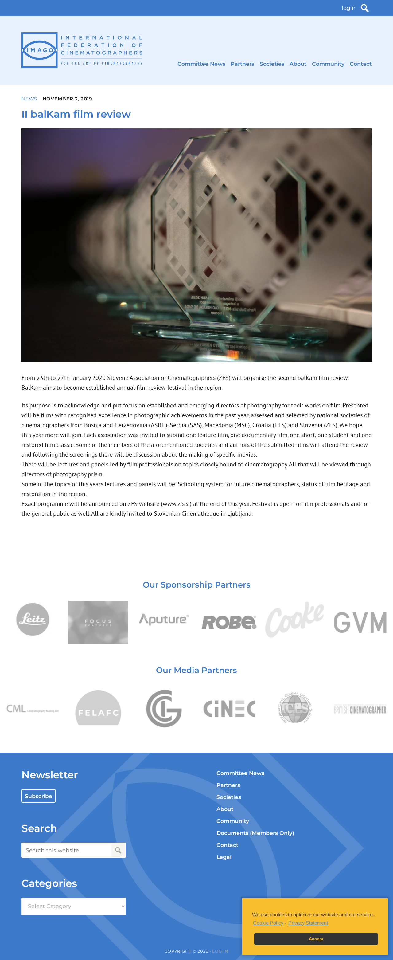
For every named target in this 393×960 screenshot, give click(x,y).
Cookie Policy (268, 923)
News (29, 99)
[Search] (365, 8)
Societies (272, 64)
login (349, 8)
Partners (242, 64)
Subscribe (38, 796)
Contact (361, 64)
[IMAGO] (81, 50)
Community (328, 64)
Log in (220, 951)
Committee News (201, 64)
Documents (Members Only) (255, 833)
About (298, 64)
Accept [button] (316, 938)
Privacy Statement (308, 923)
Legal (224, 857)
